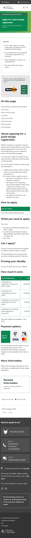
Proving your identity (7, 118)
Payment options (6, 124)
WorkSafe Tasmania (15, 153)
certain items (9, 47)
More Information (6, 127)
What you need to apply (8, 112)
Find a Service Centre (24, 89)
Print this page (21, 399)
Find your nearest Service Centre (13, 213)
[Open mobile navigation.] (24, 7)
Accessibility (4, 526)
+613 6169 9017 (14, 449)
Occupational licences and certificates (12, 14)
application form (23, 228)
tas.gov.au (5, 2)
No (11, 412)
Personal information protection (10, 518)
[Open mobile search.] (27, 7)
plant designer (9, 254)
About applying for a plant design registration (14, 106)
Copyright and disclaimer (8, 520)
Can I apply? (4, 115)
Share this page (9, 399)
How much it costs (6, 121)
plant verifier (22, 254)
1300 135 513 (13, 444)
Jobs (2, 523)
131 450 (26, 469)
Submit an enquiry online (16, 460)
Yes (5, 412)
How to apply (5, 109)
